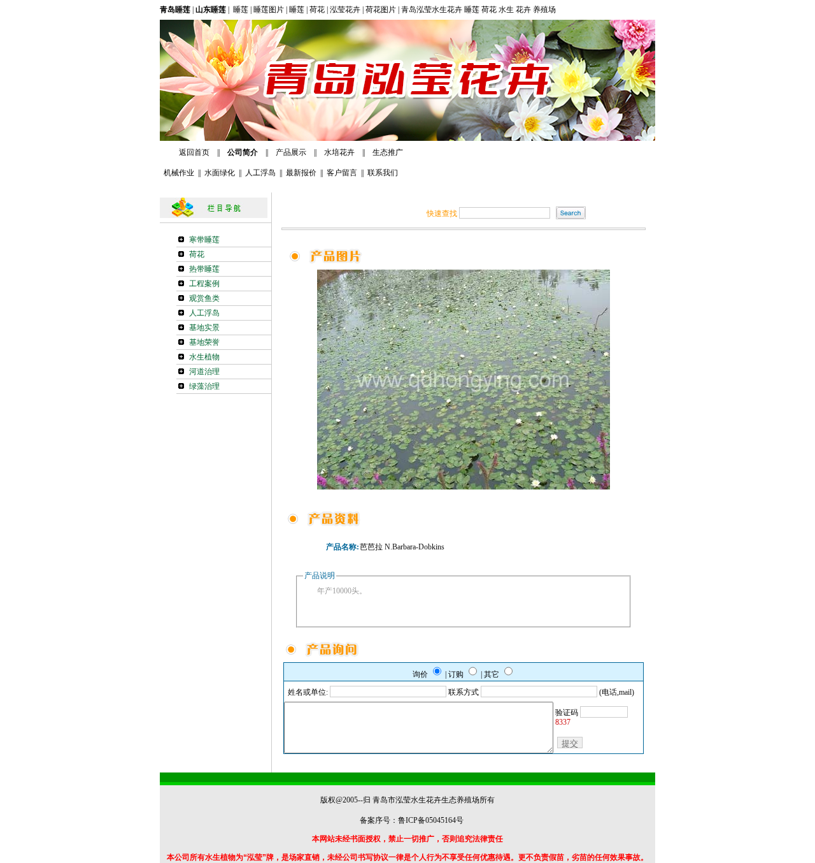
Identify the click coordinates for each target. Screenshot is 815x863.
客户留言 (342, 172)
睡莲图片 (268, 9)
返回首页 (194, 152)
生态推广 (387, 152)
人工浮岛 (260, 172)
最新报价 (301, 172)
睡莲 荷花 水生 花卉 (498, 9)
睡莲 (239, 9)
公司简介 (241, 152)
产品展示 (291, 152)
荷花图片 (380, 9)
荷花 (317, 9)
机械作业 (177, 172)
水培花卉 (340, 152)
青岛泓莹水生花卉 (431, 9)
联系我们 (382, 172)
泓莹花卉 (345, 9)
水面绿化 (219, 172)
